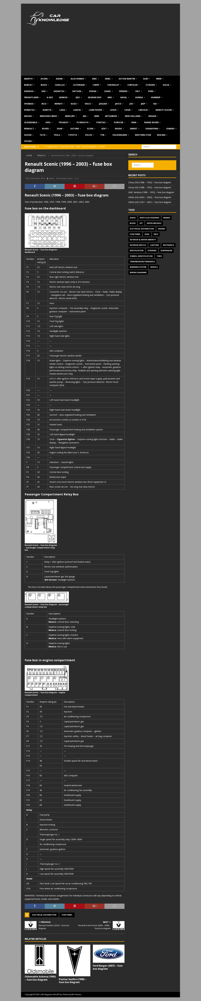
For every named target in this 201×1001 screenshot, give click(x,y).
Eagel (107, 91)
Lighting (154, 245)
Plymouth (82, 122)
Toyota (72, 134)
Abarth (28, 78)
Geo (77, 97)
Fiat (137, 91)
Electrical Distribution (44, 915)
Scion (90, 128)
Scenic (70, 178)
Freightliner (31, 97)
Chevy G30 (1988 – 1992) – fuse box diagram (149, 182)
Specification (136, 250)
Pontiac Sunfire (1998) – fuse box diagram (72, 981)
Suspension (166, 250)
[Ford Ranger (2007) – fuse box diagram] (108, 954)
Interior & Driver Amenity (143, 239)
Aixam (59, 78)
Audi (145, 78)
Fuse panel (67, 915)
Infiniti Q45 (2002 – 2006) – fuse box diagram (149, 197)
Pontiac (101, 122)
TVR (102, 134)
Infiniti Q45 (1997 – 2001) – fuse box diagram (149, 202)
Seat (104, 128)
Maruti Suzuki (164, 109)
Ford (150, 91)
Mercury (70, 116)
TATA (42, 134)
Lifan (127, 109)
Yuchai (28, 141)
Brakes (166, 217)
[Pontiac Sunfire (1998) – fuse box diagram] (74, 960)
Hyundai (28, 103)
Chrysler (132, 84)
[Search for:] (159, 146)
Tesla (57, 134)
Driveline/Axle (154, 223)
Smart (133, 128)
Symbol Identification (141, 256)
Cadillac (60, 84)
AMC (94, 78)
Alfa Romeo (77, 78)
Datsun (76, 91)
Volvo (88, 134)
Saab (59, 128)
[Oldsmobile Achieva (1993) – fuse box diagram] (40, 959)
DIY (141, 223)
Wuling (161, 134)
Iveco (88, 103)
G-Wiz (50, 97)
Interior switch (138, 245)
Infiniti (58, 103)
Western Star (143, 134)
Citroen (150, 84)
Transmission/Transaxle (142, 261)
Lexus (113, 109)
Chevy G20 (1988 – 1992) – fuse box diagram (149, 187)
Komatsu (29, 109)
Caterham (79, 84)
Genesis (63, 97)
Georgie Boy (94, 97)
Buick (44, 84)
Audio (133, 217)
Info (156, 234)
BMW (159, 78)
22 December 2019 (37, 178)
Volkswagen (119, 134)
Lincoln (143, 109)
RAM (133, 122)
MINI (96, 116)
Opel (48, 122)
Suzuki (27, 134)
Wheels (154, 267)
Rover (45, 128)
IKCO (43, 103)
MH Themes (76, 994)
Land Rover (95, 109)
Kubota (47, 109)
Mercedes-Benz (48, 116)
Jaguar (103, 103)
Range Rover (151, 122)
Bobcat (28, 84)
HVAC (147, 234)
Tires (159, 256)
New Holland (132, 116)
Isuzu (74, 103)
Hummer (155, 97)
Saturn (74, 128)
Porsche (118, 122)
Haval (123, 97)
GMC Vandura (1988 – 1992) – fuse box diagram (151, 192)
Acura (44, 78)
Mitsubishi (111, 116)
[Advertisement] (100, 53)
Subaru (170, 128)
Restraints (168, 245)
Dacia (166, 84)
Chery (96, 84)
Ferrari (123, 91)
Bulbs (133, 223)
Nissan (152, 116)
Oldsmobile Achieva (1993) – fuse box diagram (40, 978)
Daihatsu (59, 91)
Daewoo (29, 91)
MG (84, 116)
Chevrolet (113, 84)
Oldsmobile (30, 122)
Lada (62, 109)
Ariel (108, 78)
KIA (155, 103)
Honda (139, 97)
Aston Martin (127, 78)
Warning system (138, 267)
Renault (29, 128)
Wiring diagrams (138, 272)
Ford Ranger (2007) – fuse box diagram (108, 967)
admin (51, 178)
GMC (109, 97)
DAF (44, 91)
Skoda (118, 128)
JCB (131, 103)
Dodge (92, 91)
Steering (152, 250)
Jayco (118, 103)
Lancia (77, 109)
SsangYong (151, 128)
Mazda (28, 116)
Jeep (143, 103)
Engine (161, 229)
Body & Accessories (149, 217)
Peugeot (64, 122)
